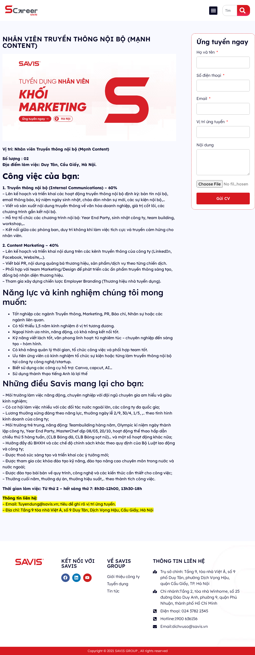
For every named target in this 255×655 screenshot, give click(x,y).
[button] (213, 10)
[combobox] (229, 10)
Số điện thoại (209, 75)
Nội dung (205, 145)
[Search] (243, 10)
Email (202, 98)
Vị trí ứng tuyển (211, 122)
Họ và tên (206, 52)
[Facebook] (65, 577)
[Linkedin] (76, 577)
